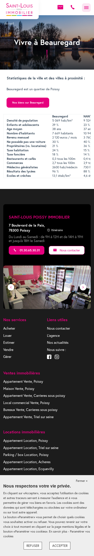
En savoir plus (58, 531)
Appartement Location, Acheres (26, 462)
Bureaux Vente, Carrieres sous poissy (30, 409)
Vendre (8, 349)
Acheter (9, 328)
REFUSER (32, 546)
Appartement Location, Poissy (25, 440)
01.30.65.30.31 (29, 250)
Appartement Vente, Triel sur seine (28, 417)
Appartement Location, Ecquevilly (28, 469)
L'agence (53, 335)
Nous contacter (69, 250)
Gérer (7, 356)
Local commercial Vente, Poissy (26, 403)
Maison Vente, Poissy (18, 388)
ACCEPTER (60, 546)
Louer (7, 335)
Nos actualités (57, 342)
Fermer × (81, 481)
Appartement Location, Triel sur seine (30, 448)
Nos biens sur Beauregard (28, 102)
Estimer (8, 342)
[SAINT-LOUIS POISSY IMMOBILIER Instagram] (57, 357)
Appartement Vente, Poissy (23, 381)
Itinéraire (57, 230)
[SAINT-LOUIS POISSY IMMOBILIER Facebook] (49, 357)
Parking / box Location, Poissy (26, 454)
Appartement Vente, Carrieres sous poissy (34, 395)
